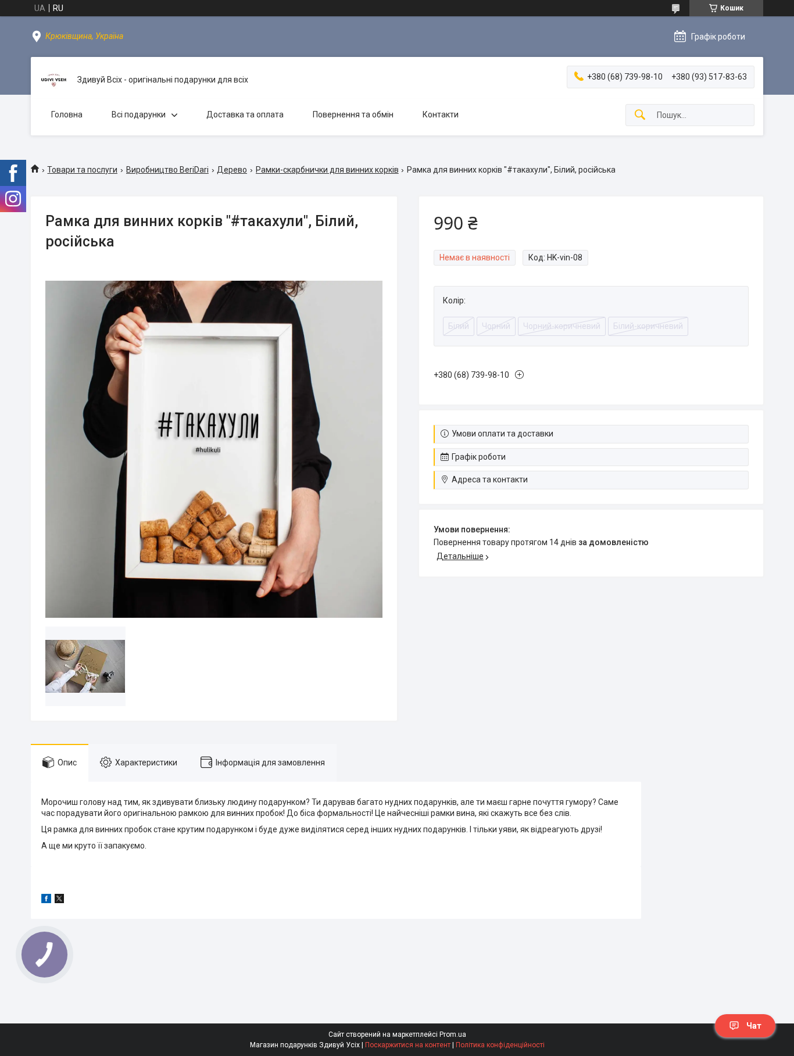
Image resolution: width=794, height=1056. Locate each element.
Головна (67, 114)
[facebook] (46, 900)
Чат (753, 1025)
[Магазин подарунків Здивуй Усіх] (54, 80)
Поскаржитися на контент (407, 1045)
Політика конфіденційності (500, 1045)
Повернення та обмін (353, 114)
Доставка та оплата (245, 114)
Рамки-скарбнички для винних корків (327, 169)
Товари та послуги (82, 169)
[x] (59, 900)
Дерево (232, 169)
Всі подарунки (139, 114)
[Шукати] (640, 115)
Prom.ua (452, 1034)
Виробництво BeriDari (167, 169)
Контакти (441, 114)
